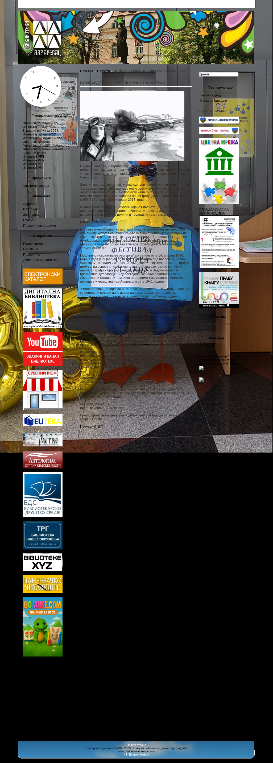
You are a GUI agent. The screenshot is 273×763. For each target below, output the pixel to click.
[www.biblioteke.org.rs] (43, 548)
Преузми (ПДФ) (91, 426)
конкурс (55, 701)
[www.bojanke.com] (43, 655)
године (31, 691)
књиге (64, 712)
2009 (56, 685)
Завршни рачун (34, 153)
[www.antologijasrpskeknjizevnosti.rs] (43, 467)
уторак (28, 733)
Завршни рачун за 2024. (41, 131)
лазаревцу (33, 680)
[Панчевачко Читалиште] (43, 570)
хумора (41, 727)
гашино (66, 670)
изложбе (56, 666)
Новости (103, 71)
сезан (27, 718)
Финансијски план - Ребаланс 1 (46, 145)
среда (64, 665)
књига (28, 665)
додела (27, 713)
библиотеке (50, 722)
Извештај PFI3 (33, 164)
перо (48, 665)
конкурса (49, 696)
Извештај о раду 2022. (40, 134)
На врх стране (136, 745)
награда (39, 665)
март (55, 670)
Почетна (86, 71)
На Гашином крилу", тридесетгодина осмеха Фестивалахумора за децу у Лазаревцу (221, 360)
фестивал (40, 669)
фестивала (54, 680)
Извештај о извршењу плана (44, 138)
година (26, 671)
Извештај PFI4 (33, 168)
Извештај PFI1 (33, 157)
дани (26, 675)
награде (46, 692)
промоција (35, 701)
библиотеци (54, 675)
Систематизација (36, 186)
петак (56, 691)
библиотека (33, 696)
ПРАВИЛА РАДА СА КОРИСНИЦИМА (214, 211)
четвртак (36, 676)
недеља (50, 713)
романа (55, 727)
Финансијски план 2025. (41, 123)
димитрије (38, 713)
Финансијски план (36, 142)
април (28, 727)
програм (26, 686)
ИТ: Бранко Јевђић (136, 754)
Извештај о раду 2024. (40, 127)
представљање (61, 707)
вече (36, 717)
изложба (40, 685)
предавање (51, 717)
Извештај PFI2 (33, 160)
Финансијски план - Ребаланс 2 (46, 149)
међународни (36, 706)
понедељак (30, 722)
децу (39, 732)
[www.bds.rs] (43, 516)
